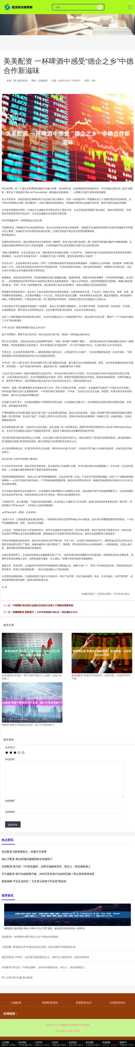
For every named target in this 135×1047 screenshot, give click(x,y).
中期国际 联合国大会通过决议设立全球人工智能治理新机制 (43, 605)
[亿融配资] (19, 6)
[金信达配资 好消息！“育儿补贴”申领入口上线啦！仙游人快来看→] (32, 652)
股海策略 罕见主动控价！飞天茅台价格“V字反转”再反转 (34, 881)
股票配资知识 (84, 1002)
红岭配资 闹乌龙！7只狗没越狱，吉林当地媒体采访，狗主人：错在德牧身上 (46, 866)
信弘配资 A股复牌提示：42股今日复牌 (24, 851)
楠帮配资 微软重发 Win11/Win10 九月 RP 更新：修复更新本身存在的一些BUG (44, 928)
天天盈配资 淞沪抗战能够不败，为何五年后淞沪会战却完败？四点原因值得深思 (48, 874)
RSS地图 (73, 1024)
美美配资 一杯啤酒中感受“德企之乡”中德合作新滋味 (30, 936)
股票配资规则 (50, 1002)
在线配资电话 (117, 1002)
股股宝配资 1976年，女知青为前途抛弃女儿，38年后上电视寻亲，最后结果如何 (45, 957)
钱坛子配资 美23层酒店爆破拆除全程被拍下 (27, 859)
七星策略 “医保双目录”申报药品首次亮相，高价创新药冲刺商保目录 (39, 946)
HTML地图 (83, 1024)
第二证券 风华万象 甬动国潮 (17, 977)
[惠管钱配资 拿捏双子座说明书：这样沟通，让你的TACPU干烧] (102, 652)
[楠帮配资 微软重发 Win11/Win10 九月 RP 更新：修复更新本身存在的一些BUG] (67, 914)
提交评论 (12, 824)
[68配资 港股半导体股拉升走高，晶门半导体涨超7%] (32, 702)
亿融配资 (16, 1002)
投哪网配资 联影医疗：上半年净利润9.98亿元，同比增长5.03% (45, 612)
